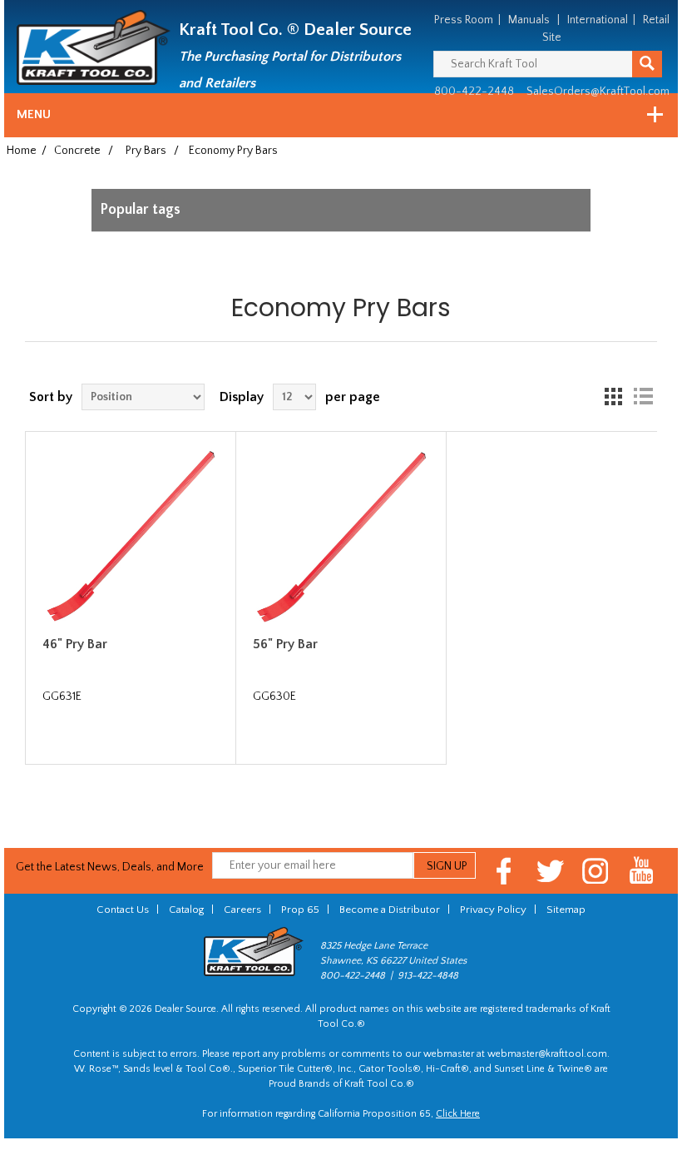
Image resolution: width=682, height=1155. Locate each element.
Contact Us (122, 909)
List (643, 397)
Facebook (504, 871)
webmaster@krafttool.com (547, 1053)
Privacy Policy (493, 909)
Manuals (529, 20)
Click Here (458, 1113)
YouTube (641, 871)
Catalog (186, 909)
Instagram (596, 871)
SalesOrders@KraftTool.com (598, 91)
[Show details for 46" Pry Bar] (130, 537)
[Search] (647, 64)
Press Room (463, 20)
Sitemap (566, 909)
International (597, 20)
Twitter (550, 871)
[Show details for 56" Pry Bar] (341, 537)
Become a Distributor (389, 909)
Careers (242, 909)
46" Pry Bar (74, 644)
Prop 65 (300, 909)
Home (22, 150)
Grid (613, 397)
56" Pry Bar (285, 644)
